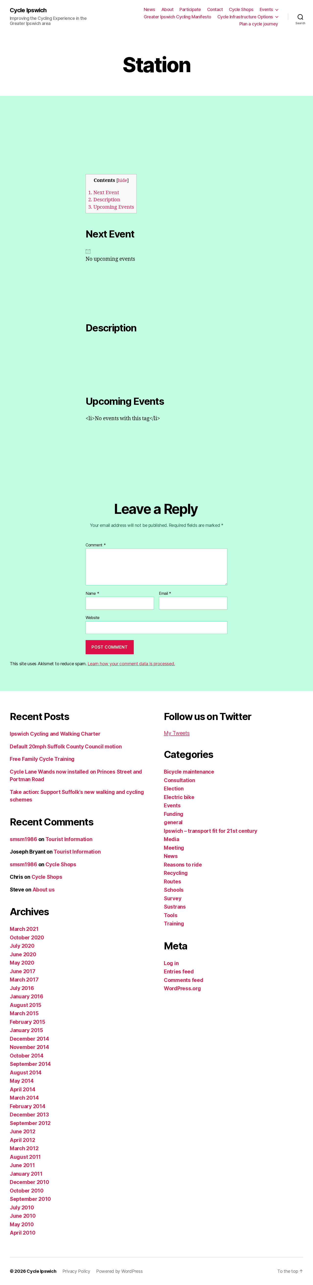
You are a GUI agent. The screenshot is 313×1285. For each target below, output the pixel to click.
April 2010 (22, 1233)
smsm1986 (23, 839)
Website (93, 617)
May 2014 (22, 1081)
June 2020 (23, 954)
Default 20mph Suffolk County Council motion (66, 747)
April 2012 (22, 1140)
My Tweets (177, 733)
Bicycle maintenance (189, 772)
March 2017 (24, 980)
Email (165, 593)
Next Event (103, 193)
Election (174, 789)
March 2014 (24, 1098)
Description (104, 200)
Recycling (176, 873)
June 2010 (23, 1216)
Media (171, 839)
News (149, 9)
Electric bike (179, 797)
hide (122, 180)
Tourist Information (68, 839)
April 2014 (22, 1089)
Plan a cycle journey (258, 23)
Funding (173, 814)
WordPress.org (182, 988)
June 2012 (22, 1131)
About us (44, 890)
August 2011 (25, 1157)
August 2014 (26, 1073)
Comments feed (183, 980)
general (173, 822)
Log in (171, 963)
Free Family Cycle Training (42, 759)
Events (266, 9)
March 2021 (24, 929)
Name (92, 593)
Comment (96, 545)
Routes (172, 882)
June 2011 (22, 1165)
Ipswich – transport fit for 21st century (210, 831)
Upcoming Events (111, 207)
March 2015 (24, 1013)
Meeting (174, 848)
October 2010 (27, 1191)
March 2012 (24, 1148)
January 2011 (26, 1174)
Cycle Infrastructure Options (245, 16)
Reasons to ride (183, 865)
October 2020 (27, 938)
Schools (174, 890)
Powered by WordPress (119, 1271)
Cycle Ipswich (28, 10)
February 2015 (27, 1022)
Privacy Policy (76, 1271)
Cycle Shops (241, 9)
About (167, 9)
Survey (172, 898)
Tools (171, 915)
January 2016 (26, 996)
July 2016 (22, 988)
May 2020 (22, 963)
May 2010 (22, 1224)
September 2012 (30, 1123)
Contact (215, 9)
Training (174, 924)
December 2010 (29, 1182)
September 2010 (30, 1199)
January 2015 (26, 1030)
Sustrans (175, 907)
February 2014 (27, 1106)
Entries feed (179, 972)
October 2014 (27, 1056)
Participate (190, 9)
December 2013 (29, 1115)
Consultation (179, 780)
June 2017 (22, 971)
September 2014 (30, 1064)
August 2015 (25, 1005)
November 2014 (29, 1047)
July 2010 (22, 1208)
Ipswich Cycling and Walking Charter (55, 734)
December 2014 (29, 1039)
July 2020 (22, 946)
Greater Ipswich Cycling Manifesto (177, 16)
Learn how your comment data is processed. (131, 663)
